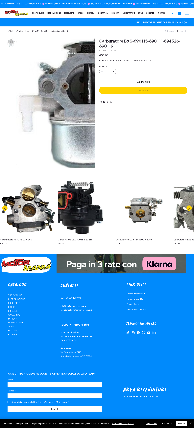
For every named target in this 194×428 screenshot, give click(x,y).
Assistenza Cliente (136, 309)
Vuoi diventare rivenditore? (136, 396)
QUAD (11, 326)
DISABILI (12, 311)
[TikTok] (128, 333)
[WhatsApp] (100, 102)
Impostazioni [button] (151, 423)
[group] (97, 213)
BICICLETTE (14, 303)
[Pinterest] (107, 102)
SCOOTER (13, 330)
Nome (10, 379)
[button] (179, 13)
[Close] (190, 423)
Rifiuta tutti (167, 423)
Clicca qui (153, 396)
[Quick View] (27, 208)
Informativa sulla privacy (123, 423)
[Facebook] (104, 102)
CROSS (11, 307)
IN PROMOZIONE (16, 299)
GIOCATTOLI (14, 315)
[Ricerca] (172, 13)
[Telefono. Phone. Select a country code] (12, 396)
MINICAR (12, 319)
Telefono (12, 390)
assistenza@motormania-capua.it (76, 310)
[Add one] (113, 71)
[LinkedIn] (154, 333)
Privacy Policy (133, 304)
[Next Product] (189, 208)
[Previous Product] (5, 208)
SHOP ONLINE (15, 295)
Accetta (181, 423)
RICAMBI (12, 334)
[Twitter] (110, 102)
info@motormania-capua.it (73, 306)
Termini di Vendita (135, 299)
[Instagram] (133, 333)
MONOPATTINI (15, 322)
